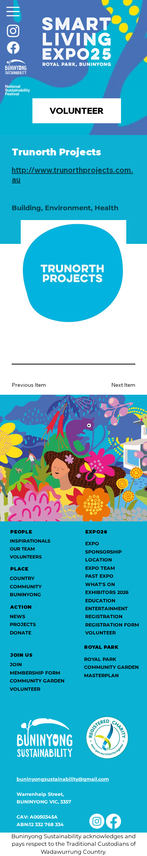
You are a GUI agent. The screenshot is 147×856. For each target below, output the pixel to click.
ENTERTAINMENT (106, 608)
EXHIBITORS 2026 (107, 592)
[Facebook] (13, 47)
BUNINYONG (25, 594)
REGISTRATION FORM (112, 625)
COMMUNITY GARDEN (111, 667)
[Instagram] (13, 30)
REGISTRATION (103, 616)
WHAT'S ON (100, 584)
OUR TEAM (22, 549)
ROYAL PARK (100, 659)
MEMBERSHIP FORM (35, 673)
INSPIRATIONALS (30, 541)
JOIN (16, 664)
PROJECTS (23, 624)
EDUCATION (100, 600)
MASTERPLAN (101, 675)
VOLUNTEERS (26, 557)
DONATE (20, 633)
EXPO (92, 543)
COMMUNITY (25, 586)
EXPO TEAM (100, 568)
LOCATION (98, 560)
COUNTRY (22, 578)
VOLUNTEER (100, 633)
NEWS (17, 616)
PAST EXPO (99, 576)
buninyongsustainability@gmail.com (63, 779)
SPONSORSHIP (103, 552)
